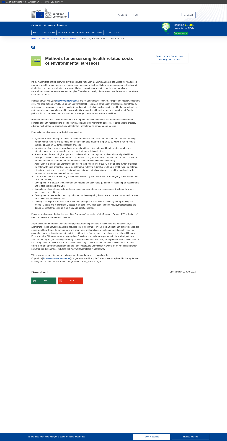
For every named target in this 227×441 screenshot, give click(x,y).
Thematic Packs (47, 33)
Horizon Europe (69, 39)
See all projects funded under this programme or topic (169, 58)
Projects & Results (66, 33)
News (99, 33)
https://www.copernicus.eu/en (56, 258)
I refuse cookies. (190, 437)
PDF (72, 281)
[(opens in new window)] (52, 13)
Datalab (108, 33)
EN (33, 47)
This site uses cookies (36, 437)
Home (35, 33)
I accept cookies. (151, 437)
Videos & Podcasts (86, 33)
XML (46, 281)
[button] (134, 15)
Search (117, 33)
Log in (124, 15)
